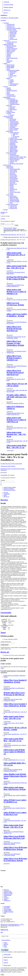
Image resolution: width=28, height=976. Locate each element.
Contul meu (6, 1)
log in (24, 666)
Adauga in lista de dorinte (10, 487)
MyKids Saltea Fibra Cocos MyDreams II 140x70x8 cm (14, 694)
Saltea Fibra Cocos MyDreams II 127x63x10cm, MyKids (15, 859)
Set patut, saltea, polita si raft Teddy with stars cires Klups (17, 397)
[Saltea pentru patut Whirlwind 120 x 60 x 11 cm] (17, 249)
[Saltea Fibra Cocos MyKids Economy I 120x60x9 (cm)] (17, 352)
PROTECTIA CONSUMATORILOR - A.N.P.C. (12, 924)
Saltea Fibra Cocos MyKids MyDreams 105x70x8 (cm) (14, 329)
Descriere (6, 492)
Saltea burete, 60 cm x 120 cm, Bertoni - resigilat (15, 729)
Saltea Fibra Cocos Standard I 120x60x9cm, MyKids (15, 681)
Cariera (5, 896)
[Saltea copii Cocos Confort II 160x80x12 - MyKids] (17, 310)
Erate (5, 913)
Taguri (5, 495)
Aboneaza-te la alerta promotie (8, 466)
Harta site (6, 962)
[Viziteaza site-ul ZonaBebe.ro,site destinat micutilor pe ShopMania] (5, 950)
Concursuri (6, 897)
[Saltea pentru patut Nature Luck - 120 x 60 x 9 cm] (15, 713)
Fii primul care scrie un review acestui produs (11, 463)
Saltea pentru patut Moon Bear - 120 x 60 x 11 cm (16, 446)
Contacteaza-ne (7, 891)
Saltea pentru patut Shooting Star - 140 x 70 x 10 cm (16, 434)
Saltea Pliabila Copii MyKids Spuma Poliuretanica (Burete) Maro (15, 776)
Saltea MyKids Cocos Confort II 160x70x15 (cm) (15, 813)
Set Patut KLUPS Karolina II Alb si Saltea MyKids (17, 278)
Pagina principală (8, 228)
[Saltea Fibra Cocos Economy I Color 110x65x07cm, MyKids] (15, 700)
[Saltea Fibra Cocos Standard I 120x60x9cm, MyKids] (15, 677)
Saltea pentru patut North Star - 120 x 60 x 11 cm (16, 267)
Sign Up (6, 12)
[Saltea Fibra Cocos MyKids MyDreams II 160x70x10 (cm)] (17, 367)
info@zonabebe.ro (5, 940)
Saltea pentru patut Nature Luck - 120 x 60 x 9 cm (14, 717)
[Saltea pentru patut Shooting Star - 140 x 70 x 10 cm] (17, 429)
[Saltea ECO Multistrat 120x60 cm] (15, 403)
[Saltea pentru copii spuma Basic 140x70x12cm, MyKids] (15, 784)
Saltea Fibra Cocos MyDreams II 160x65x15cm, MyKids (15, 848)
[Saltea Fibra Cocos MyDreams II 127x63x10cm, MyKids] (15, 855)
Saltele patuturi (20, 229)
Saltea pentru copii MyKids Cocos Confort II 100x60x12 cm (16, 292)
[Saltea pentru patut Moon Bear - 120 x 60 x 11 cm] (17, 442)
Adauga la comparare (9, 488)
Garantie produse (8, 910)
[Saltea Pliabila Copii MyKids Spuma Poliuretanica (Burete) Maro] (15, 771)
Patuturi (15, 228)
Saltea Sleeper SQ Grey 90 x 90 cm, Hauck (17, 385)
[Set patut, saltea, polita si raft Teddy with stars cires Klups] (17, 391)
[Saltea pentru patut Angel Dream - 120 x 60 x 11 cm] (15, 822)
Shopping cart (4, 212)
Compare (3, 218)
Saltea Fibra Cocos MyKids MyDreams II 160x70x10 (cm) (15, 373)
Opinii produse (7, 954)
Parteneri (6, 960)
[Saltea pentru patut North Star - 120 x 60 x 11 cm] (17, 262)
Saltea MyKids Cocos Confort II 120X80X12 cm (15, 801)
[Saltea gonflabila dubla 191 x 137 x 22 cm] (14, 759)
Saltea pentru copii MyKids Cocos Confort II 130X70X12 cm (16, 420)
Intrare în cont (7, 10)
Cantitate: (3, 480)
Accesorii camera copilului (10, 229)
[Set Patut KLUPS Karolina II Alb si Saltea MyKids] (17, 273)
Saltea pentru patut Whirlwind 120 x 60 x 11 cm (16, 255)
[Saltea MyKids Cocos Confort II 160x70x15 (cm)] (15, 809)
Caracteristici (7, 494)
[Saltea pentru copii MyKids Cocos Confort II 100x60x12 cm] (17, 286)
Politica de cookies (8, 893)
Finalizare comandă (8, 7)
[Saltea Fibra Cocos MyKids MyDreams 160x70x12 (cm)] (15, 833)
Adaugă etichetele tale (6, 641)
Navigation (3, 20)
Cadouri (5, 899)
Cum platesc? (7, 907)
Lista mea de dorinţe (8, 4)
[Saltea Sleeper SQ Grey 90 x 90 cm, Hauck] (17, 380)
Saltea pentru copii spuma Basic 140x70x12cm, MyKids (15, 788)
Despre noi (6, 889)
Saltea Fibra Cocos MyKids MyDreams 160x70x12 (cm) (14, 837)
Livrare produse (7, 909)
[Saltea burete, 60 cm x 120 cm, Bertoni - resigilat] (15, 724)
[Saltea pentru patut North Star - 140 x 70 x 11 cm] (16, 237)
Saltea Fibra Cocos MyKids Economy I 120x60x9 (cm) (14, 358)
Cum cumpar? (7, 906)
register (2, 668)
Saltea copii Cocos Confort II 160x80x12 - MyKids (17, 315)
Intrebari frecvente (8, 957)
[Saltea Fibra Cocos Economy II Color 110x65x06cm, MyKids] (17, 338)
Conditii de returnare (8, 911)
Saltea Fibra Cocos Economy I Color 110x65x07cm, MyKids (15, 705)
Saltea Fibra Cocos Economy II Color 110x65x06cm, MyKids (15, 343)
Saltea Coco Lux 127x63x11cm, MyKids (15, 304)
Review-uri (6, 496)
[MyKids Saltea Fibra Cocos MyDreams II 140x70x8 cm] (15, 689)
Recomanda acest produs (9, 490)
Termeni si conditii (8, 892)
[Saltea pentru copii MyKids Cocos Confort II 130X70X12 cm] (17, 414)
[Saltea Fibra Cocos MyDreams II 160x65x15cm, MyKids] (15, 844)
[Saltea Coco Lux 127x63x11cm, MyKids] (17, 299)
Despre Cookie (7, 965)
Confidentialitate (7, 895)
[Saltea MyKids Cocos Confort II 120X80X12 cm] (15, 796)
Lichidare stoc (7, 900)
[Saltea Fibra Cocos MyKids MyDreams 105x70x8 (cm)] (17, 323)
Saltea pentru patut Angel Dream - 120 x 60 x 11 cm (13, 826)
